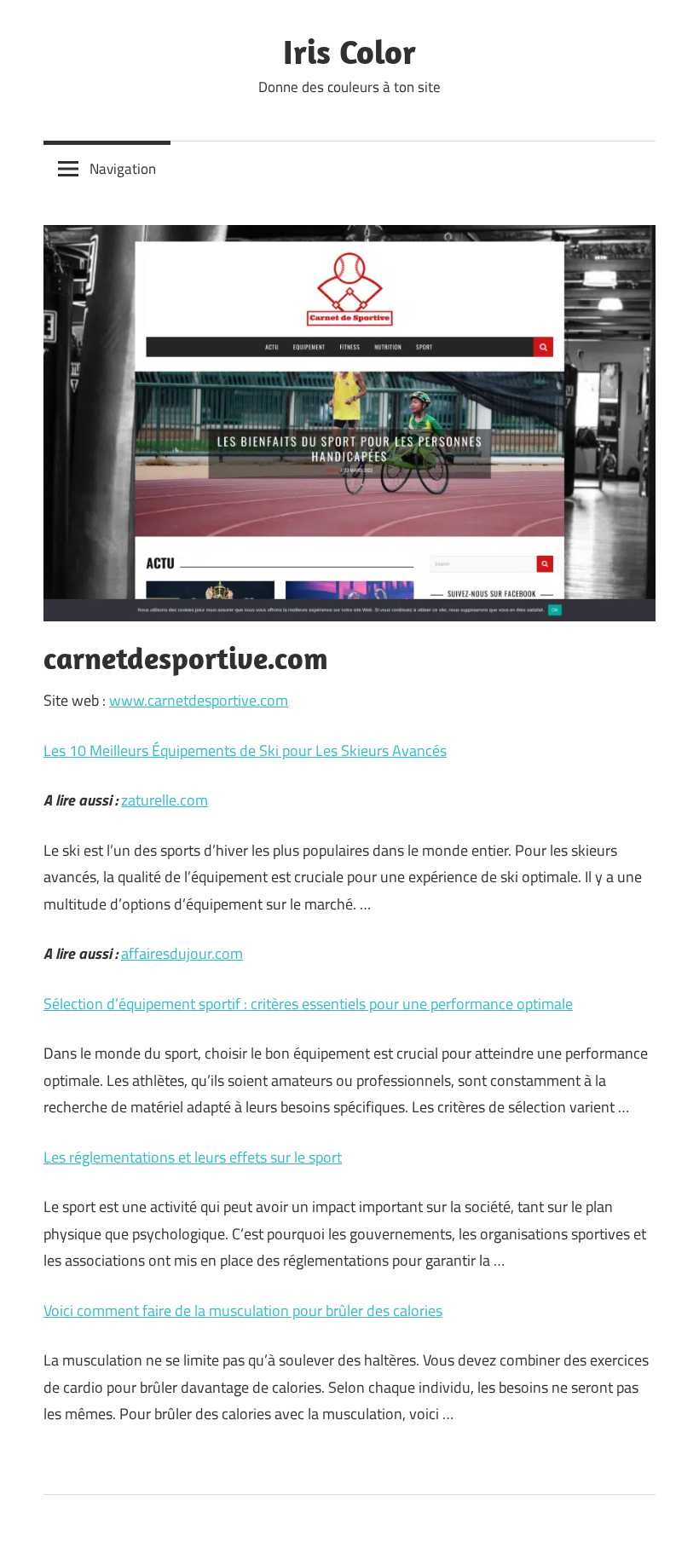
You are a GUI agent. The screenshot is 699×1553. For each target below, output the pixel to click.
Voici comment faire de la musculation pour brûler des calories (242, 1310)
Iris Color (349, 51)
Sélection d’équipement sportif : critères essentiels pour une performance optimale (308, 1003)
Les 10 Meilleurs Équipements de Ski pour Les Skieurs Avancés (245, 750)
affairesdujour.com (182, 953)
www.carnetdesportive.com (198, 700)
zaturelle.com (164, 799)
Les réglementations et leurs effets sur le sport (192, 1157)
